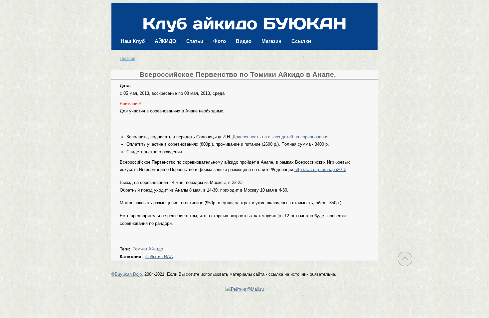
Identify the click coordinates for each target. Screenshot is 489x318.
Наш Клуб (133, 41)
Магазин (271, 41)
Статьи (194, 41)
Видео (243, 41)
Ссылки (301, 41)
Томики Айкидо (148, 248)
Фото (219, 41)
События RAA (159, 256)
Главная (127, 58)
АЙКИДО (165, 41)
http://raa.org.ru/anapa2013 (320, 169)
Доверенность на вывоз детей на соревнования (280, 136)
